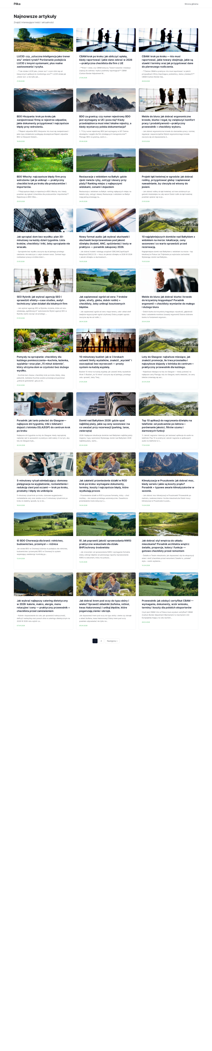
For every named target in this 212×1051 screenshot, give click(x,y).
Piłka (17, 4)
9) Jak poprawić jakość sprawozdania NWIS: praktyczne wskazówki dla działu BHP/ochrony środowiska (105, 544)
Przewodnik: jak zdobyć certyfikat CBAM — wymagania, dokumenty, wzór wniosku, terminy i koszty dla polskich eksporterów (167, 604)
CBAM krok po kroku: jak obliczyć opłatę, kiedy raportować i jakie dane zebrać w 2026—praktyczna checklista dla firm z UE (105, 60)
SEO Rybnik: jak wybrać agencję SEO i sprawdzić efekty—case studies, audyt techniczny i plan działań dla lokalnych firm (42, 300)
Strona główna (191, 4)
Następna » (112, 641)
